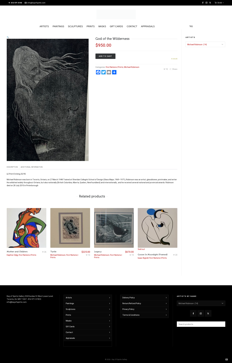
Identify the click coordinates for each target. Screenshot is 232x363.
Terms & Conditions (130, 315)
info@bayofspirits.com (36, 3)
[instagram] (207, 3)
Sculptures (70, 309)
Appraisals (70, 338)
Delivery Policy (128, 298)
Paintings (70, 303)
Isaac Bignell (143, 258)
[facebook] (203, 3)
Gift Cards (70, 326)
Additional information (32, 167)
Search (222, 324)
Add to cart (105, 56)
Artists (69, 298)
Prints (68, 315)
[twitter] (210, 3)
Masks (69, 321)
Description (12, 167)
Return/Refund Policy (131, 303)
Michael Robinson (131, 67)
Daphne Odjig (12, 255)
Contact (69, 332)
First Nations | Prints (114, 67)
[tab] (13, 167)
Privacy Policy (128, 309)
